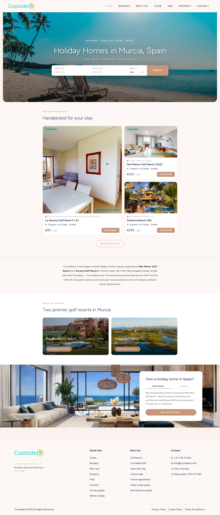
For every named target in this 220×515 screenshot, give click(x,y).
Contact (94, 485)
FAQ (92, 479)
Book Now (110, 230)
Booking (94, 463)
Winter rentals (97, 495)
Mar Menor (158, 386)
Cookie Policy (175, 509)
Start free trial (137, 468)
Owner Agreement (140, 479)
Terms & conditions (195, 509)
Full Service (136, 457)
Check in (59, 68)
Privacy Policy (159, 509)
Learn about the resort (59, 349)
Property (94, 474)
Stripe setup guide (140, 485)
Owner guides (97, 490)
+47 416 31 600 (182, 457)
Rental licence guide (141, 490)
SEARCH (157, 70)
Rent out (94, 468)
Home (93, 457)
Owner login (136, 474)
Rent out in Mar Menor (171, 412)
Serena (184, 386)
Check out (97, 68)
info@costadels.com (185, 463)
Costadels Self (138, 463)
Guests (133, 68)
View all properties (110, 243)
